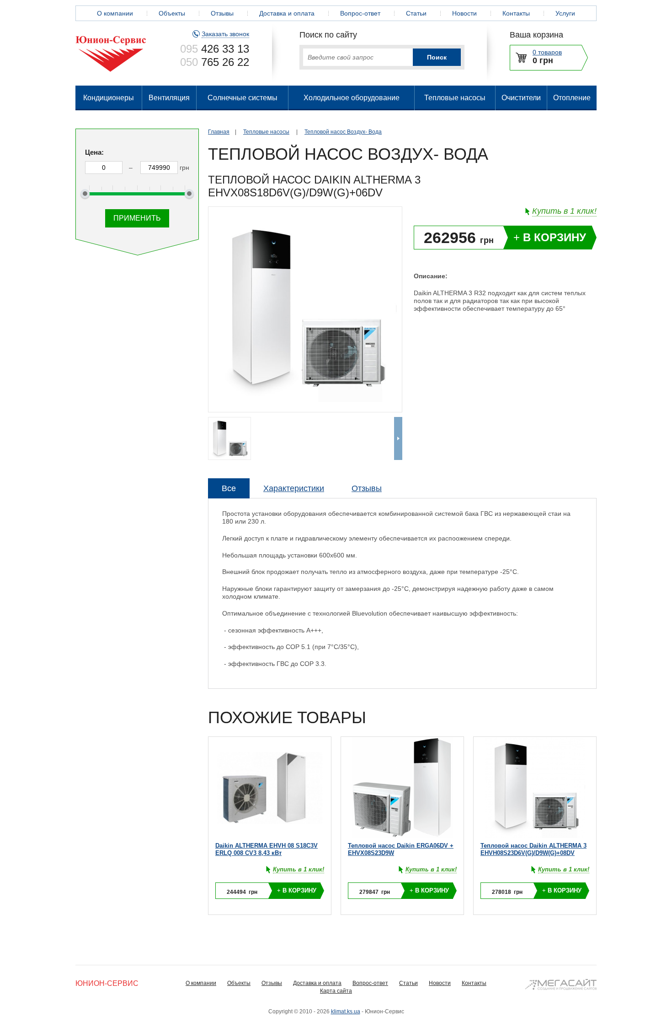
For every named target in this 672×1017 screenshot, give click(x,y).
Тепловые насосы (454, 98)
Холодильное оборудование (352, 98)
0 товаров (547, 52)
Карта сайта (336, 991)
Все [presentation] (229, 488)
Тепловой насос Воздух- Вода (343, 132)
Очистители (521, 98)
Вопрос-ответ (360, 13)
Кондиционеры (108, 98)
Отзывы (222, 13)
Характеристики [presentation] (293, 488)
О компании (115, 13)
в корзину (549, 237)
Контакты (516, 13)
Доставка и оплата (287, 13)
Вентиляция (169, 98)
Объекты (172, 13)
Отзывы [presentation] (367, 488)
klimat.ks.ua (345, 1011)
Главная (218, 132)
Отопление (572, 98)
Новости (464, 13)
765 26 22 (214, 62)
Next (398, 438)
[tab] (229, 488)
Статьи (416, 13)
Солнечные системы (242, 98)
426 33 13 (214, 49)
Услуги (565, 13)
